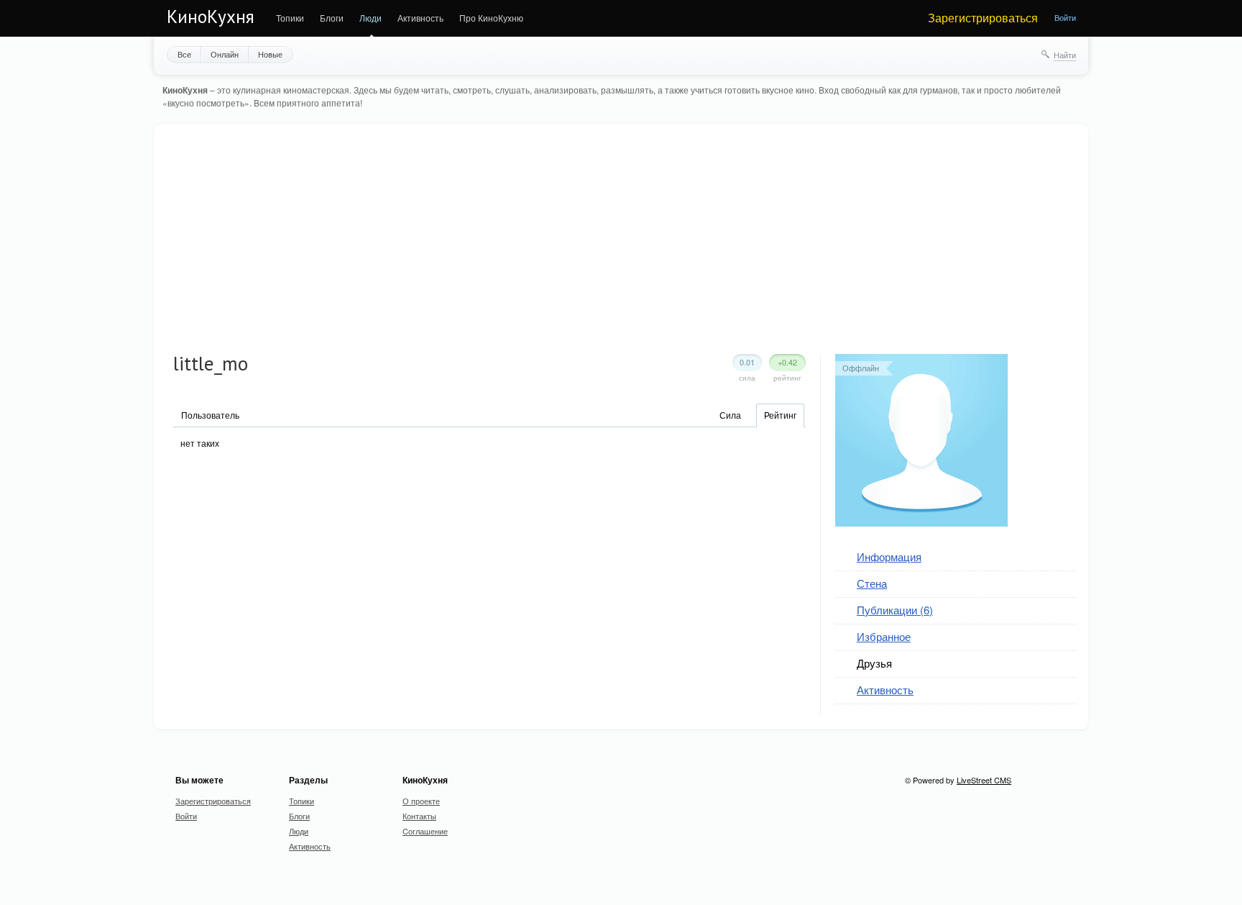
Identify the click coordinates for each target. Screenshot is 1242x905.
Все (184, 54)
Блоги (332, 18)
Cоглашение (425, 831)
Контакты (419, 816)
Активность (420, 18)
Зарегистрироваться (983, 17)
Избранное (884, 636)
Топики (290, 18)
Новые (270, 54)
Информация (889, 556)
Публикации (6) (895, 609)
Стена (872, 583)
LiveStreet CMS (984, 780)
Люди (370, 18)
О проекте (421, 800)
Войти (1065, 17)
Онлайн (225, 54)
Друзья (874, 662)
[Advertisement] (625, 246)
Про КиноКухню (491, 18)
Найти (1065, 54)
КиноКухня (210, 16)
